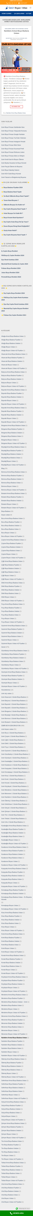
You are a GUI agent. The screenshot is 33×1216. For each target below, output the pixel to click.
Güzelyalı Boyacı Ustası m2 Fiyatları (13, 686)
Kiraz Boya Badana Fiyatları (10, 916)
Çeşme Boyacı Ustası (8, 554)
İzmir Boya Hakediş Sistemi (10, 170)
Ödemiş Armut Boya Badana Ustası (12, 1059)
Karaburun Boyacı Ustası (9, 861)
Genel (3, 647)
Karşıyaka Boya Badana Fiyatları (12, 872)
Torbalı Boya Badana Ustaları (10, 1170)
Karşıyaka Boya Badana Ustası (11, 879)
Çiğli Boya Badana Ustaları (10, 568)
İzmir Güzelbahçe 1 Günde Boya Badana (14, 754)
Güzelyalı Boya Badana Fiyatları (11, 675)
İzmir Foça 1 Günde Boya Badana (12, 747)
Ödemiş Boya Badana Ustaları (11, 1066)
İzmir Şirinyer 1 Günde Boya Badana (13, 811)
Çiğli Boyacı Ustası (7, 575)
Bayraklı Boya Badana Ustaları (11, 415)
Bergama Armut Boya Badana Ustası (13, 425)
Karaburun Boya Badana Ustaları (12, 854)
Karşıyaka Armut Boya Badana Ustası (13, 868)
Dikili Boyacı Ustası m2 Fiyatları (11, 600)
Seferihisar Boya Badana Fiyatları (12, 1084)
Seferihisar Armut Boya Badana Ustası (13, 1080)
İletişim (28, 13)
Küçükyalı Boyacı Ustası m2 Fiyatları (13, 991)
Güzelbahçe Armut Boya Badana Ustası (14, 650)
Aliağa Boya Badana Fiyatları (10, 340)
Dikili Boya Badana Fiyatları (10, 586)
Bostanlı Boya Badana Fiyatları (11, 497)
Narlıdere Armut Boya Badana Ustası (16, 28)
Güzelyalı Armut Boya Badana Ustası (13, 672)
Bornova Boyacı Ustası (8, 486)
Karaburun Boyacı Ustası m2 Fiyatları (13, 865)
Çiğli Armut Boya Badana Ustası (11, 561)
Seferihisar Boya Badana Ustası (11, 1091)
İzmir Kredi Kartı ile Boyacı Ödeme (12, 159)
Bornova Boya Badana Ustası (11, 482)
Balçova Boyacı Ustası (8, 382)
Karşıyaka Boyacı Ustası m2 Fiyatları (13, 886)
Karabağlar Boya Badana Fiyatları (12, 829)
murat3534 (9, 38)
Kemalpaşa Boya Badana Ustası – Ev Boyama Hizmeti (16, 898)
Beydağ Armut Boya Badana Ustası (12, 447)
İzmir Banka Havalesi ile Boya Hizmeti (13, 163)
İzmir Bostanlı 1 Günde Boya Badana (13, 722)
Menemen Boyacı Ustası (9, 1030)
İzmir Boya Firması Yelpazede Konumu (14, 131)
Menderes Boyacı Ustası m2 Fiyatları (13, 1012)
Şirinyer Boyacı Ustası (8, 1134)
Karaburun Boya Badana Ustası (11, 858)
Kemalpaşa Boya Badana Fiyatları (12, 890)
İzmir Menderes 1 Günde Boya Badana (14, 790)
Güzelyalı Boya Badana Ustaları (11, 679)
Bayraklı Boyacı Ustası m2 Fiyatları (12, 422)
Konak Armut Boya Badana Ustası (12, 955)
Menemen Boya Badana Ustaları (12, 1023)
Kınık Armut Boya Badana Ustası (12, 934)
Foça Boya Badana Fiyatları (10, 608)
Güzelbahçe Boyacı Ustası (10, 665)
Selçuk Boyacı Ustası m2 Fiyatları (12, 1120)
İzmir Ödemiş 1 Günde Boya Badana (13, 800)
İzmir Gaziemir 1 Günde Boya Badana (13, 750)
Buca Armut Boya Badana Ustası (12, 518)
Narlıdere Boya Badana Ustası (11, 1048)
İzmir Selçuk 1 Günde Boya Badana (13, 808)
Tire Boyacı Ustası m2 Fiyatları (11, 1159)
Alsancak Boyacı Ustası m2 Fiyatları (13, 368)
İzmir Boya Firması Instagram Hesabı (13, 141)
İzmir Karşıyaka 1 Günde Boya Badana (14, 768)
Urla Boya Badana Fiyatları (10, 1188)
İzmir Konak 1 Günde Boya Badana (12, 783)
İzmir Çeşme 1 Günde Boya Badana (13, 736)
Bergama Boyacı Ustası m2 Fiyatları (13, 443)
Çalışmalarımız (19, 13)
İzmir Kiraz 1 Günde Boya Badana (12, 775)
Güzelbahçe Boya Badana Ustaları (12, 658)
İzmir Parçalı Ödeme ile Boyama (11, 166)
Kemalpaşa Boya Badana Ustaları (12, 893)
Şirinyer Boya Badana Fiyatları (11, 1127)
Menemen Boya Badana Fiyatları (12, 1020)
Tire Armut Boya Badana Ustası (11, 1141)
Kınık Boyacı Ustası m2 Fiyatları (11, 952)
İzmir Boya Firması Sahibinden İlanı (12, 127)
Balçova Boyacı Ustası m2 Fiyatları (12, 386)
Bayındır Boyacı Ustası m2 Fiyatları (12, 404)
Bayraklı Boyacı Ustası (8, 418)
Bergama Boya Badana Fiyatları (11, 429)
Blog (2, 468)
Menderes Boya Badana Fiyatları (12, 998)
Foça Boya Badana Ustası (9, 615)
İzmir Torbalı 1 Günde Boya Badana (12, 818)
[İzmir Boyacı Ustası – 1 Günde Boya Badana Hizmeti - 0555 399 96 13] (16, 8)
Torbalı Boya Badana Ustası (10, 1173)
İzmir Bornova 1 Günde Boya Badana (13, 718)
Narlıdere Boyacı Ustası (9, 1052)
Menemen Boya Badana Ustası (11, 1027)
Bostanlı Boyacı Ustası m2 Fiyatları (12, 507)
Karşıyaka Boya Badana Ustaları (12, 875)
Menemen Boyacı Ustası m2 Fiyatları (13, 1034)
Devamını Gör (16, 106)
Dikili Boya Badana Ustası (9, 593)
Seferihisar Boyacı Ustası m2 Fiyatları (13, 1098)
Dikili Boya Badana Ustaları (10, 590)
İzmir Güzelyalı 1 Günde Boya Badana (13, 758)
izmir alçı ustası (6, 693)
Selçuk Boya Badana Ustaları (11, 1109)
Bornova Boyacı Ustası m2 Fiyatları (12, 490)
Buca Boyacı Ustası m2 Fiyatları (11, 536)
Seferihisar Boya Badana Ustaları (12, 1087)
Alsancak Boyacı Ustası (9, 365)
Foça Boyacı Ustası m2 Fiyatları (11, 622)
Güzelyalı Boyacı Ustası (9, 683)
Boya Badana (5, 511)
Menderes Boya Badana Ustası (11, 1005)
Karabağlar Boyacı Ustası (9, 840)
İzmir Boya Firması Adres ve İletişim (12, 156)
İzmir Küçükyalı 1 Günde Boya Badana (13, 786)
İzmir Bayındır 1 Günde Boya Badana (13, 704)
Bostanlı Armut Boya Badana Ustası (13, 493)
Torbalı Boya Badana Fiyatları (11, 1166)
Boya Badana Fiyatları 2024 (13, 187)
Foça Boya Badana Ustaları (10, 611)
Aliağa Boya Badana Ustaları (10, 343)
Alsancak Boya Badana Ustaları (11, 361)
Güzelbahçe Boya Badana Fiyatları (12, 654)
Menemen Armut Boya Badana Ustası (13, 1016)
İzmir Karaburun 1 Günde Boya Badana (14, 765)
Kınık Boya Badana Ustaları (10, 941)
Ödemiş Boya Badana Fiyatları (11, 1062)
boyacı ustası (5, 515)
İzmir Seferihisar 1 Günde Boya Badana (14, 804)
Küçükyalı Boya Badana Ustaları (11, 984)
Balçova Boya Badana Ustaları (11, 379)
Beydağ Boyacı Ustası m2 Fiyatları (12, 465)
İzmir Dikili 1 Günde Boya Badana (12, 743)
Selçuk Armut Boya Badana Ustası (12, 1102)
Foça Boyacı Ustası (7, 618)
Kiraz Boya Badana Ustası (10, 923)
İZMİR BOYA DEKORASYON (11, 725)
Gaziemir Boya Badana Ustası (11, 636)
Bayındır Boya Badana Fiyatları (11, 393)
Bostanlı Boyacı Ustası (8, 504)
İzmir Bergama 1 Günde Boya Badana (13, 711)
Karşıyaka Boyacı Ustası (9, 883)
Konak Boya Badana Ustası (10, 966)
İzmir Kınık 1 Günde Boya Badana (12, 779)
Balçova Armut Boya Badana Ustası (13, 372)
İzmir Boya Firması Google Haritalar (13, 134)
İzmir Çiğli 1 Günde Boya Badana (12, 740)
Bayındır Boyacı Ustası (8, 400)
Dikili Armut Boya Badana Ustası (12, 583)
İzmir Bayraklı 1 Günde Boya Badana (13, 708)
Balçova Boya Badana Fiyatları (11, 375)
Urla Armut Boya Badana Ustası (11, 1184)
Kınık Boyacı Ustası (7, 948)
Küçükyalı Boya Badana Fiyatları (12, 980)
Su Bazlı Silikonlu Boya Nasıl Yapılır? (16, 196)
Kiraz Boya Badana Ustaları (10, 920)
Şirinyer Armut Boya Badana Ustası (12, 1123)
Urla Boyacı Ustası (7, 1198)
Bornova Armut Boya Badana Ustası (13, 472)
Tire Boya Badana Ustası (9, 1152)
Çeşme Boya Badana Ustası (10, 550)
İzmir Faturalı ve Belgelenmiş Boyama (13, 177)
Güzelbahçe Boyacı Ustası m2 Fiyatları (14, 668)
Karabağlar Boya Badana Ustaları (12, 833)
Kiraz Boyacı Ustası (7, 927)
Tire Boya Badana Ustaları (10, 1148)
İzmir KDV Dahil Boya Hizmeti (11, 173)
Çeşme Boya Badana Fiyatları (11, 543)
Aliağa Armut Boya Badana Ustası (12, 336)
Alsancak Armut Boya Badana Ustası (13, 354)
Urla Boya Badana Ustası (9, 1195)
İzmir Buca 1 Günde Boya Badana (12, 733)
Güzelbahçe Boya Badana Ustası (12, 661)
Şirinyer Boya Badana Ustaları (11, 1130)
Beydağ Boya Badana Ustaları (11, 454)
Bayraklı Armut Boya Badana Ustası (13, 408)
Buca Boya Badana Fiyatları (10, 522)
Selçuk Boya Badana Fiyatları (11, 1105)
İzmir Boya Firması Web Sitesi (11, 145)
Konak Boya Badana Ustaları (10, 962)
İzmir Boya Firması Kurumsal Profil (12, 149)
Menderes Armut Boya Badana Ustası (13, 994)
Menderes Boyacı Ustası (9, 1009)
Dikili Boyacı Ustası (7, 597)
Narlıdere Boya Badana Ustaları (11, 1045)
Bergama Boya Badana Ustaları (11, 433)
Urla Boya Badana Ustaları (10, 1191)
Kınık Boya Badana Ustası (9, 945)
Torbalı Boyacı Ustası (8, 1177)
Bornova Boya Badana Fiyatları (11, 475)
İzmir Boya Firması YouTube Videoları (13, 138)
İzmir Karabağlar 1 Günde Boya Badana (14, 761)
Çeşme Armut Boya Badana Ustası (12, 540)
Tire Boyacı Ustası (7, 1155)
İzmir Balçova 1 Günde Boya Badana (13, 700)
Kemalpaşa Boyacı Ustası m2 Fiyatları (13, 909)
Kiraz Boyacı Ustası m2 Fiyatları (11, 930)
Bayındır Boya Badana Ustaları (11, 397)
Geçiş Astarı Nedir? (10, 230)
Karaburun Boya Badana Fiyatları (12, 850)
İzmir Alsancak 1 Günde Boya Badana (13, 697)
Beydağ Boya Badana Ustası (10, 457)
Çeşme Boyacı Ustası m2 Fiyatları (12, 557)
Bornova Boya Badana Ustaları (11, 479)
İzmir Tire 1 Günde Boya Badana (12, 815)
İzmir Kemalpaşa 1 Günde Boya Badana (14, 772)
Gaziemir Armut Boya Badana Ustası (13, 625)
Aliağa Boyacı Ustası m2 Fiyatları (12, 350)
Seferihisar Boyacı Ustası (9, 1095)
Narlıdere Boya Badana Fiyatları (11, 1041)
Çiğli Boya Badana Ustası (9, 572)
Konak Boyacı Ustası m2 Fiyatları (12, 973)
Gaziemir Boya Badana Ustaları (11, 633)
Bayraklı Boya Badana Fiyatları (11, 411)
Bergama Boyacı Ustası (9, 440)
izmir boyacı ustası (7, 729)
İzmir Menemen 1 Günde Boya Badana (14, 793)
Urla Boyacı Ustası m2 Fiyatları (11, 1202)
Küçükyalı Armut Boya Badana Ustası (13, 977)
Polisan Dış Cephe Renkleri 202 (14, 315)
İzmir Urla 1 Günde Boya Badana (12, 822)
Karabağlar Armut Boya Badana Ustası (13, 825)
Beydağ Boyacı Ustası (8, 461)
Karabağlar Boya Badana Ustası (11, 836)
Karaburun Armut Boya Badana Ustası (13, 847)
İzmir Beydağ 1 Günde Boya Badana (13, 715)
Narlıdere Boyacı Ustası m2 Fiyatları (13, 1055)
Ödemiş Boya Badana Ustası (10, 1070)
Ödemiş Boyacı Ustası (8, 1073)
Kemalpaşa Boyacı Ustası (9, 905)
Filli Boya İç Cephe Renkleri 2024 (12, 255)
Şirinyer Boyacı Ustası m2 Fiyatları (12, 1137)
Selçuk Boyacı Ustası (8, 1116)
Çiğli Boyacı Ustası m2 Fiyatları (11, 579)
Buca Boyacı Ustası (7, 532)
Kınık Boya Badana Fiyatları (10, 937)
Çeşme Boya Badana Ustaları (11, 547)
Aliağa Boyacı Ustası (8, 347)
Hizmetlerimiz (6, 13)
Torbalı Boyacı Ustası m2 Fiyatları (12, 1180)
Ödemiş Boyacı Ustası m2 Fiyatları (12, 1077)
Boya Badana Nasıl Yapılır (13, 192)
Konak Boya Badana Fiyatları (10, 959)
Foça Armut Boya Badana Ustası (12, 604)
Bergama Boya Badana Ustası (11, 436)
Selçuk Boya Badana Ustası (10, 1112)
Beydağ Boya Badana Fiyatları (11, 450)
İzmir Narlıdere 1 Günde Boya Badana (13, 797)
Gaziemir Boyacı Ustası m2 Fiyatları (13, 643)
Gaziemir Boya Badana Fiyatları (11, 629)
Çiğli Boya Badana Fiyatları (10, 565)
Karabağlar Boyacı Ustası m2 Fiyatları (13, 843)
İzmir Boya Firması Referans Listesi (12, 152)
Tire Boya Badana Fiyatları (10, 1145)
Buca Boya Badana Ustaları (10, 525)
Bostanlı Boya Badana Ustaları (11, 500)
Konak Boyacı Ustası (8, 970)
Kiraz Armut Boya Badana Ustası (12, 912)
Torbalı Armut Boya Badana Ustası (12, 1162)
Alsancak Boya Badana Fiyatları (11, 357)
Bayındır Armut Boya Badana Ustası (13, 390)
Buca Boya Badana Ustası (10, 529)
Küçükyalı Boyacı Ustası (9, 987)
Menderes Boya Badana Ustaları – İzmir (14, 1002)
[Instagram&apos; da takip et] (30, 8)
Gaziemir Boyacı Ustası (9, 640)
